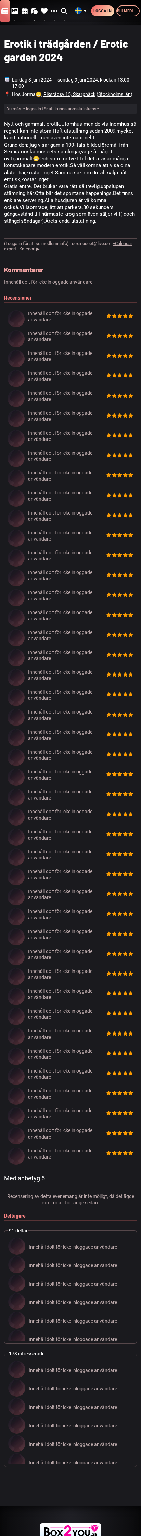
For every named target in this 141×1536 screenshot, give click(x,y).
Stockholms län (114, 94)
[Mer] (54, 11)
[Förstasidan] (5, 11)
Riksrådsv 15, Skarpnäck (69, 94)
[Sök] (64, 11)
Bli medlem (128, 10)
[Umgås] (34, 11)
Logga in (102, 10)
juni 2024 (42, 80)
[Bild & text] (15, 11)
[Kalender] (25, 11)
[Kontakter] (44, 11)
